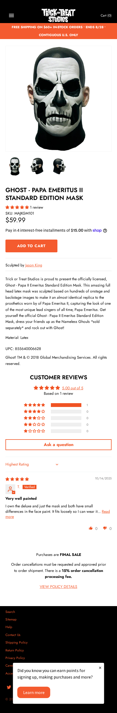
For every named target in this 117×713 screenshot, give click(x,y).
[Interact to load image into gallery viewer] (14, 166)
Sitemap (11, 619)
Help (8, 627)
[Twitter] (9, 688)
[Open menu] (11, 15)
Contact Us (12, 634)
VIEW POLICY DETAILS (58, 586)
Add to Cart (31, 246)
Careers (10, 665)
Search (10, 611)
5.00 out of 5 (72, 388)
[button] (17, 207)
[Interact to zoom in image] (58, 98)
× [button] (100, 667)
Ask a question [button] (58, 444)
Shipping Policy (16, 642)
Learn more (34, 692)
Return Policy (14, 650)
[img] (17, 479)
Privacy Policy (15, 657)
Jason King (33, 265)
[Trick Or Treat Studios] (59, 15)
